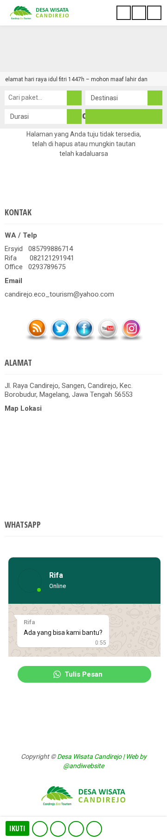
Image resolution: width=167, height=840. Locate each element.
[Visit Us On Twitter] (60, 339)
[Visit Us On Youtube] (107, 339)
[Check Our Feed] (36, 339)
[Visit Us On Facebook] (84, 339)
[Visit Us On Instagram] (131, 339)
